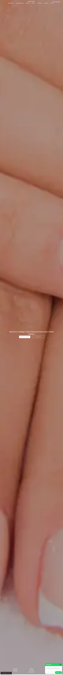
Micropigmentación (19, 3)
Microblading (10, 3)
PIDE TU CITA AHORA (56, 1)
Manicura (46, 3)
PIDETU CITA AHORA (24, 336)
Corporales (39, 3)
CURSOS (52, 3)
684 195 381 (15, 670)
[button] (60, 664)
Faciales (33, 3)
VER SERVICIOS (38, 336)
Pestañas (27, 3)
